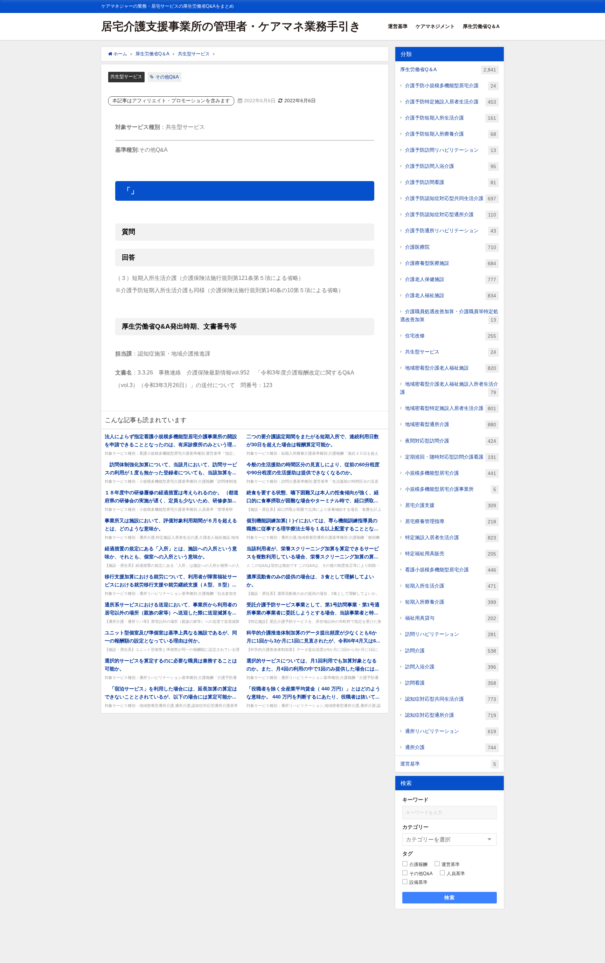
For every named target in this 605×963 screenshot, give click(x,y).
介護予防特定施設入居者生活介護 (450, 101)
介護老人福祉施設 (450, 295)
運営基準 (398, 26)
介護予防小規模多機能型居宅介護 (450, 85)
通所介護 (450, 747)
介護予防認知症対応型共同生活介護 (450, 198)
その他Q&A (167, 77)
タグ (407, 853)
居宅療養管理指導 (450, 521)
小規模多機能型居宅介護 (450, 473)
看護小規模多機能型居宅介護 (450, 569)
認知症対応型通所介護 (450, 715)
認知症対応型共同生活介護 (450, 699)
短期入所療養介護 (450, 602)
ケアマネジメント (435, 26)
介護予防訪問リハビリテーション (450, 150)
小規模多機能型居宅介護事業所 (450, 489)
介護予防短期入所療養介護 (450, 134)
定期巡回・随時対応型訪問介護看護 (450, 457)
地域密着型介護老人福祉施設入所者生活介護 (449, 388)
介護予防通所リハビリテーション (450, 230)
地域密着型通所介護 (450, 424)
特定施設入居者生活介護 (450, 537)
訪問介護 (450, 650)
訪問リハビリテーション (450, 634)
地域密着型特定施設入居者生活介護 (450, 408)
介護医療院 (450, 247)
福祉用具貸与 (450, 618)
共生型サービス (126, 76)
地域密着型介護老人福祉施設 (450, 368)
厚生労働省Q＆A (481, 26)
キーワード (415, 799)
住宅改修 (450, 335)
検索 (449, 897)
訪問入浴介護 (450, 666)
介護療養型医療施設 (450, 263)
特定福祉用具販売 (450, 553)
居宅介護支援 (450, 505)
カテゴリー (415, 827)
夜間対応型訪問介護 (450, 440)
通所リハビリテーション (450, 731)
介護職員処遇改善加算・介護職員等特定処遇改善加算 (449, 315)
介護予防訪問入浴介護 (450, 166)
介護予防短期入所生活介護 (450, 118)
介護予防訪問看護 (450, 182)
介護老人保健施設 (450, 279)
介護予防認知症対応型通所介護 (450, 214)
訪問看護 (450, 683)
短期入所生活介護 (450, 586)
